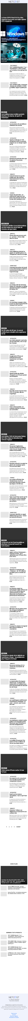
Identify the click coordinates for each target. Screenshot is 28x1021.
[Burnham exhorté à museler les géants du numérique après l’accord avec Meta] (5, 464)
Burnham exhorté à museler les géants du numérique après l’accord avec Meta (18, 465)
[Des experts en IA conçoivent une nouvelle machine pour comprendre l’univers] (5, 779)
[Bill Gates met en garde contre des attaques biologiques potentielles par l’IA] (5, 609)
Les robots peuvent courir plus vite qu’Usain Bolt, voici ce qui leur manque (18, 341)
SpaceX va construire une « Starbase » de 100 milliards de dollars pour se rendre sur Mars (18, 572)
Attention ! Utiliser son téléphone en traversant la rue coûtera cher (18, 811)
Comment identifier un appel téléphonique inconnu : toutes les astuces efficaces (18, 515)
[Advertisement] (14, 846)
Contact (14, 1014)
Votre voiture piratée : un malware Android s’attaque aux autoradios (17, 408)
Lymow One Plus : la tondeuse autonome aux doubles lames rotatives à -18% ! (17, 893)
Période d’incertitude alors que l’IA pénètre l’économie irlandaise (18, 160)
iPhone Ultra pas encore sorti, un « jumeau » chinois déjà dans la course (18, 237)
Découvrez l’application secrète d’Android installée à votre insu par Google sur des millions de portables (18, 448)
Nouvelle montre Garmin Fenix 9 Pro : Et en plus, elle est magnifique (18, 392)
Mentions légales (14, 1016)
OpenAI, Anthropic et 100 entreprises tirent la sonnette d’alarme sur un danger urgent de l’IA (18, 142)
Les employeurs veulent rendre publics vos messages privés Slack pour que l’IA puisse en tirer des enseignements (18, 722)
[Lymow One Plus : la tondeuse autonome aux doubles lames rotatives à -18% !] (4, 894)
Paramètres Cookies (14, 1017)
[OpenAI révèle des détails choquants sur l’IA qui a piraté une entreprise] (5, 374)
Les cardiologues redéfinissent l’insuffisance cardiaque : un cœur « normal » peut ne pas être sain (18, 702)
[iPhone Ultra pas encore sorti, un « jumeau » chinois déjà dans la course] (5, 236)
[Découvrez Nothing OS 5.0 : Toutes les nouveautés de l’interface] (5, 666)
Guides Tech (5, 223)
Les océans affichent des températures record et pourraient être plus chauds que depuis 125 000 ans (17, 481)
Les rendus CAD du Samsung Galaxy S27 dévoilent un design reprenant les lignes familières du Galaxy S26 (18, 287)
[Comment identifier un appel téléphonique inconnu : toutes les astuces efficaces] (5, 515)
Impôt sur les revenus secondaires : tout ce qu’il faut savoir (18, 795)
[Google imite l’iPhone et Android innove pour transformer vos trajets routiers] (5, 356)
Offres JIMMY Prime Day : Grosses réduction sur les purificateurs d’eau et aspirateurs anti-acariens (16, 887)
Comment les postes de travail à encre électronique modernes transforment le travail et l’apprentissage (18, 269)
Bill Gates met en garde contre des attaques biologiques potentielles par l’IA (18, 610)
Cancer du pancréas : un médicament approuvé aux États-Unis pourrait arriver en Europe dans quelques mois (18, 197)
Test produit (13, 65)
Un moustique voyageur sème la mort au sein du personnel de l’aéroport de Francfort (18, 303)
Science (12, 193)
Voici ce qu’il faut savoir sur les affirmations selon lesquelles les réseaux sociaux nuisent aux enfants (18, 499)
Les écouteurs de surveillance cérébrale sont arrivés (18, 124)
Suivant (18, 826)
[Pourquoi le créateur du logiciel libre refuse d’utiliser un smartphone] (5, 626)
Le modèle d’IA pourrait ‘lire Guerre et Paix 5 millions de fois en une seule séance (17, 742)
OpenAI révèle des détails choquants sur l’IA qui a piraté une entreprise (18, 375)
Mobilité (4, 112)
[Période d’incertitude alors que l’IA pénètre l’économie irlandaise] (5, 159)
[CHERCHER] (26, 1)
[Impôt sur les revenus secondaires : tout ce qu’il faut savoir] (5, 794)
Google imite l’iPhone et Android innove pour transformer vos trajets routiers (16, 358)
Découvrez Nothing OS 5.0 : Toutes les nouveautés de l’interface (17, 666)
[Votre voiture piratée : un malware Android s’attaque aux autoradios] (5, 407)
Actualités (13, 122)
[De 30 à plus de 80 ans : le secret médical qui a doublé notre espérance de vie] (14, 326)
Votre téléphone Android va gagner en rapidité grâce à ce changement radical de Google (18, 253)
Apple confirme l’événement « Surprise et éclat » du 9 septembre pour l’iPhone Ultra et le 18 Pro (18, 554)
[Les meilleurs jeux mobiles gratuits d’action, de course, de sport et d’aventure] (14, 110)
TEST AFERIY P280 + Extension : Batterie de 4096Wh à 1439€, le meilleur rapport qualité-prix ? (18, 87)
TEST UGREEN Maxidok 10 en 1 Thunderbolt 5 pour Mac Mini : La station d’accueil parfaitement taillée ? (17, 948)
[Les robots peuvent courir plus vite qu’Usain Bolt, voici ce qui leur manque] (5, 340)
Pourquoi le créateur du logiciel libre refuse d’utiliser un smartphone (18, 627)
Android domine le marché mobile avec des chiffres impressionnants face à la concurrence (17, 178)
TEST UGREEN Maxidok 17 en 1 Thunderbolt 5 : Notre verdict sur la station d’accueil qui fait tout (18, 69)
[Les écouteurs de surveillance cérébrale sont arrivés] (5, 124)
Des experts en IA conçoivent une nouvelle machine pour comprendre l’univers (18, 779)
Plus (23, 77)
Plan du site (14, 1013)
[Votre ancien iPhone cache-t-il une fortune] (14, 764)
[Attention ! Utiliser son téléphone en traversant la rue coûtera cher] (5, 810)
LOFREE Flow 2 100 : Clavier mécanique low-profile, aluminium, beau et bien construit (16, 954)
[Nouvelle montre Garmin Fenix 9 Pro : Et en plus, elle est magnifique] (5, 391)
